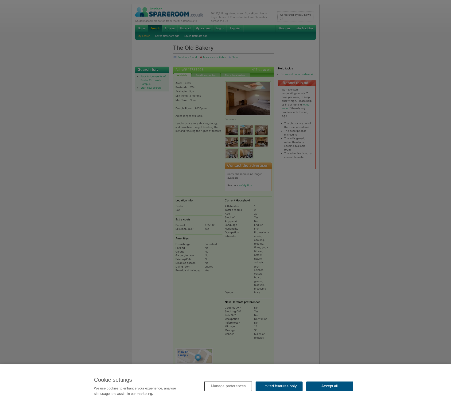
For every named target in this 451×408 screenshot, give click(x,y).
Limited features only (279, 386)
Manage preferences (228, 386)
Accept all (329, 386)
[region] (225, 386)
